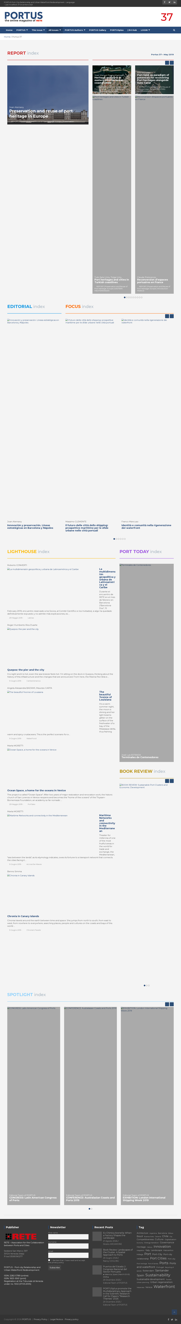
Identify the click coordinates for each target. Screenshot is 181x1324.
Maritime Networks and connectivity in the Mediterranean (107, 823)
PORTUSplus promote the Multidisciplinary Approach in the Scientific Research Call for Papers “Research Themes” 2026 (117, 1293)
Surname (52, 1242)
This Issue (37, 30)
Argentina (153, 1233)
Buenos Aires (149, 1236)
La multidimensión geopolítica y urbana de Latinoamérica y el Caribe (107, 578)
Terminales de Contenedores (140, 757)
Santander (162, 1270)
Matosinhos (168, 1250)
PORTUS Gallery (97, 30)
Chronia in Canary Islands (23, 916)
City (171, 1236)
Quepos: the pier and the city (25, 669)
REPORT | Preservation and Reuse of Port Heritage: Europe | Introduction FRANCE (153, 288)
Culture (159, 1239)
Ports (163, 1263)
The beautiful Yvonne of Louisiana (105, 695)
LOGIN (144, 30)
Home (9, 30)
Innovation (162, 1246)
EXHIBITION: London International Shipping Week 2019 (144, 1199)
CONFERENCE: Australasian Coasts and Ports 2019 (90, 1199)
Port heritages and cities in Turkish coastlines (111, 281)
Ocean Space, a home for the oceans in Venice (36, 790)
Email (50, 1251)
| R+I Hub (132, 30)
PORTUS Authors (74, 30)
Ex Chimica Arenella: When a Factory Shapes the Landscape (117, 1235)
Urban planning (143, 1282)
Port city (171, 1259)
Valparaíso (140, 1287)
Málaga (140, 1254)
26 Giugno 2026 (110, 1258)
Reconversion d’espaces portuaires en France (152, 281)
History (149, 1247)
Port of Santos (153, 1264)
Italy (147, 1250)
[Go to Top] (174, 1312)
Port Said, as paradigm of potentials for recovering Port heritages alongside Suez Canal (153, 79)
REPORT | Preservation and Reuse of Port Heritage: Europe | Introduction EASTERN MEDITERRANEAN (110, 89)
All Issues (54, 30)
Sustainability (157, 1275)
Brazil (140, 1236)
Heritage (141, 1247)
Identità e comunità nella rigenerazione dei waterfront (146, 526)
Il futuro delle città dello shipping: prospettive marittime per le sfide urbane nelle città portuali (86, 528)
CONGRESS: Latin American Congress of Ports (33, 1199)
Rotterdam (148, 1270)
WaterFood (31, 738)
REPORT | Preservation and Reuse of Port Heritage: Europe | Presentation (42, 121)
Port (147, 1254)
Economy (140, 1243)
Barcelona (162, 1233)
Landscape (156, 1250)
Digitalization (170, 1239)
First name (53, 1233)
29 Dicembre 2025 (111, 1280)
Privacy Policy (40, 1319)
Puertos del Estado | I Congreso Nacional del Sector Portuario (116, 1271)
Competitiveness (145, 1239)
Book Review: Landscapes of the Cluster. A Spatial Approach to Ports (118, 1252)
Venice (148, 1287)
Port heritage (142, 1264)
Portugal (160, 1267)
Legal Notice (56, 1319)
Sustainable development (151, 1279)
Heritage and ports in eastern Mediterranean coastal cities (108, 80)
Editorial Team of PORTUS (115, 1283)
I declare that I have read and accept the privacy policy (66, 1261)
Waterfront (164, 1286)
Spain (140, 1275)
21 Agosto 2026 (110, 1241)
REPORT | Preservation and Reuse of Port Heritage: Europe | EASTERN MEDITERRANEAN (153, 89)
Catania (158, 1236)
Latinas (31, 618)
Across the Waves (34, 864)
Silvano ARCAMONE (112, 1244)
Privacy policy (71, 1319)
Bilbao (170, 1233)
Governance (167, 1242)
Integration (140, 1250)
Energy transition (151, 1243)
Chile (165, 1236)
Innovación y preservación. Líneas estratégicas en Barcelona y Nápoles (30, 526)
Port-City (157, 1254)
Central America (33, 681)
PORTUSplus (117, 30)
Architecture (142, 1233)
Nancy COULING (111, 1261)
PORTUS (20, 30)
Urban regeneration (161, 1282)
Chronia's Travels (34, 930)
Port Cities (158, 1258)
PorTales (31, 804)
